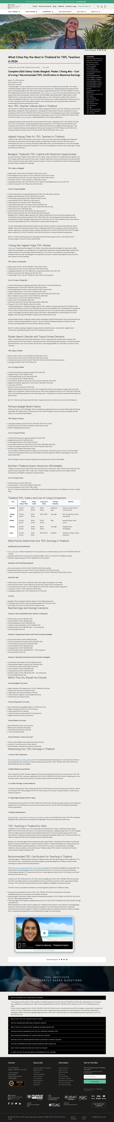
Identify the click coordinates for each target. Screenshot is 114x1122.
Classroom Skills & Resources (94, 58)
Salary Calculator (38, 1076)
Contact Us (62, 1074)
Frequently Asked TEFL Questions (42, 1068)
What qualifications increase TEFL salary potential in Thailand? (30, 1035)
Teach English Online (92, 70)
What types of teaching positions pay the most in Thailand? (29, 1048)
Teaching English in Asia (93, 75)
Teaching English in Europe (93, 85)
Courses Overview (63, 1068)
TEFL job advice (90, 105)
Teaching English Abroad (93, 72)
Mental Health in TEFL (92, 64)
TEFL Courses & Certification (94, 94)
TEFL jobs (89, 107)
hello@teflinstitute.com (99, 1117)
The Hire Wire (83, 6)
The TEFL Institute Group (93, 109)
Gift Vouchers (37, 1082)
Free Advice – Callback (65, 1078)
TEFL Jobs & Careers (92, 103)
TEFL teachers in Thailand (49, 93)
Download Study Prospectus (66, 1080)
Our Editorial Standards (65, 1084)
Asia (28, 829)
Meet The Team (63, 1070)
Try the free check (81, 1)
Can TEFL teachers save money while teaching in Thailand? (28, 1023)
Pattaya (10, 451)
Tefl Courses (13, 12)
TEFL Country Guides (64, 1082)
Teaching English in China (93, 81)
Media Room (36, 1084)
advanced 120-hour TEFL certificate (21, 760)
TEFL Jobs (80, 12)
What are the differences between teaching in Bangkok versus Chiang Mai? (33, 1044)
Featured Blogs (90, 68)
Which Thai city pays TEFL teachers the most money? (27, 1019)
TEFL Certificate (91, 98)
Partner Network (45, 6)
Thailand (23, 86)
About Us (94, 12)
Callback (61, 6)
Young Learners (23, 817)
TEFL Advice (89, 96)
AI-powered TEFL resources (94, 60)
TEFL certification (26, 117)
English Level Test (38, 1080)
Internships (47, 12)
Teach (35, 6)
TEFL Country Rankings (92, 111)
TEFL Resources (37, 1078)
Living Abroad (90, 73)
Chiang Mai (11, 248)
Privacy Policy (99, 1089)
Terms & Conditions (74, 1117)
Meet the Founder (63, 1072)
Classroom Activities (92, 62)
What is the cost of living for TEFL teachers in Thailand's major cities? (32, 1027)
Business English (13, 817)
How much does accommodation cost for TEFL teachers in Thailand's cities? (34, 1031)
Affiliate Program (37, 1070)
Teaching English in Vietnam (94, 83)
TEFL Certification (63, 1076)
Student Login (71, 6)
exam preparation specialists (41, 817)
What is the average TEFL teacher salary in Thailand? (27, 997)
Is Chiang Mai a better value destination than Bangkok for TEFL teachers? (33, 1052)
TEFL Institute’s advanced (27, 868)
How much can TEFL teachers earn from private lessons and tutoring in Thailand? (36, 1039)
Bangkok (11, 157)
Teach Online (30, 12)
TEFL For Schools (65, 12)
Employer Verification (39, 1074)
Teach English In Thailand (93, 79)
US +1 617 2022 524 (13, 1068)
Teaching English (91, 66)
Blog (54, 6)
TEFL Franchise (90, 113)
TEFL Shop (36, 1072)
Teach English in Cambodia (94, 77)
